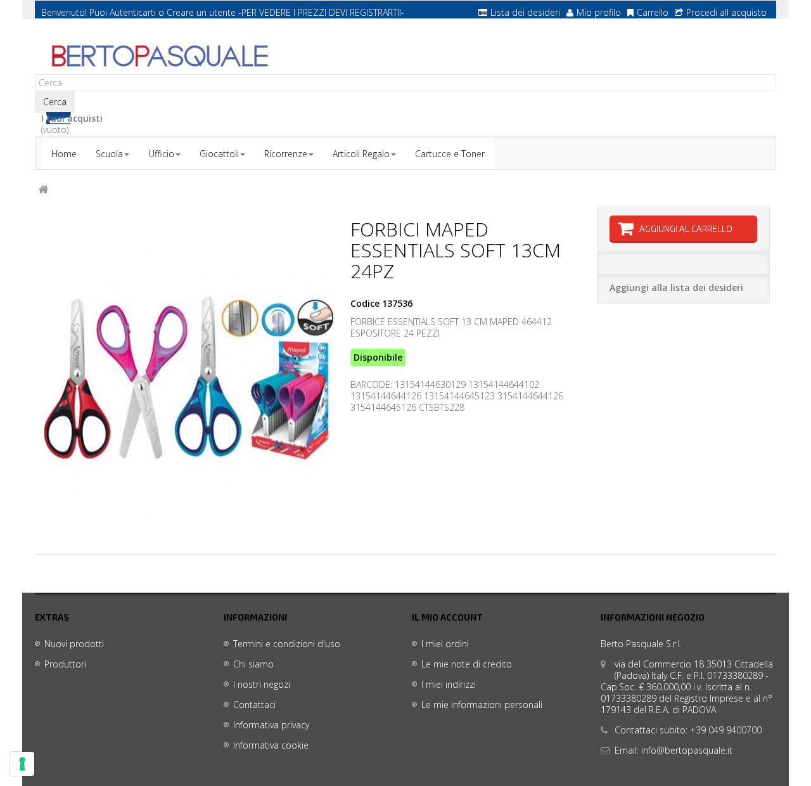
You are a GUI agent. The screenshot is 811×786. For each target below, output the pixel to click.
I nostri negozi (261, 684)
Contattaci (254, 705)
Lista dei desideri (525, 12)
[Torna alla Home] (43, 190)
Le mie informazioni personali (481, 705)
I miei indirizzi (448, 684)
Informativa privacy (271, 725)
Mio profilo (599, 12)
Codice (365, 303)
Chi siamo (253, 664)
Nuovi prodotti (74, 644)
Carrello (652, 12)
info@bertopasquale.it (686, 750)
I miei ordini (445, 644)
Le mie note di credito (466, 664)
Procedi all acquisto (726, 12)
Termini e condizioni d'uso (286, 644)
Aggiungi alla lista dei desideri (676, 287)
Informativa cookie (271, 745)
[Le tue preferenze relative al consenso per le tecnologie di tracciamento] (22, 764)
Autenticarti (133, 12)
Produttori (65, 664)
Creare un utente (201, 12)
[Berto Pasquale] (158, 56)
